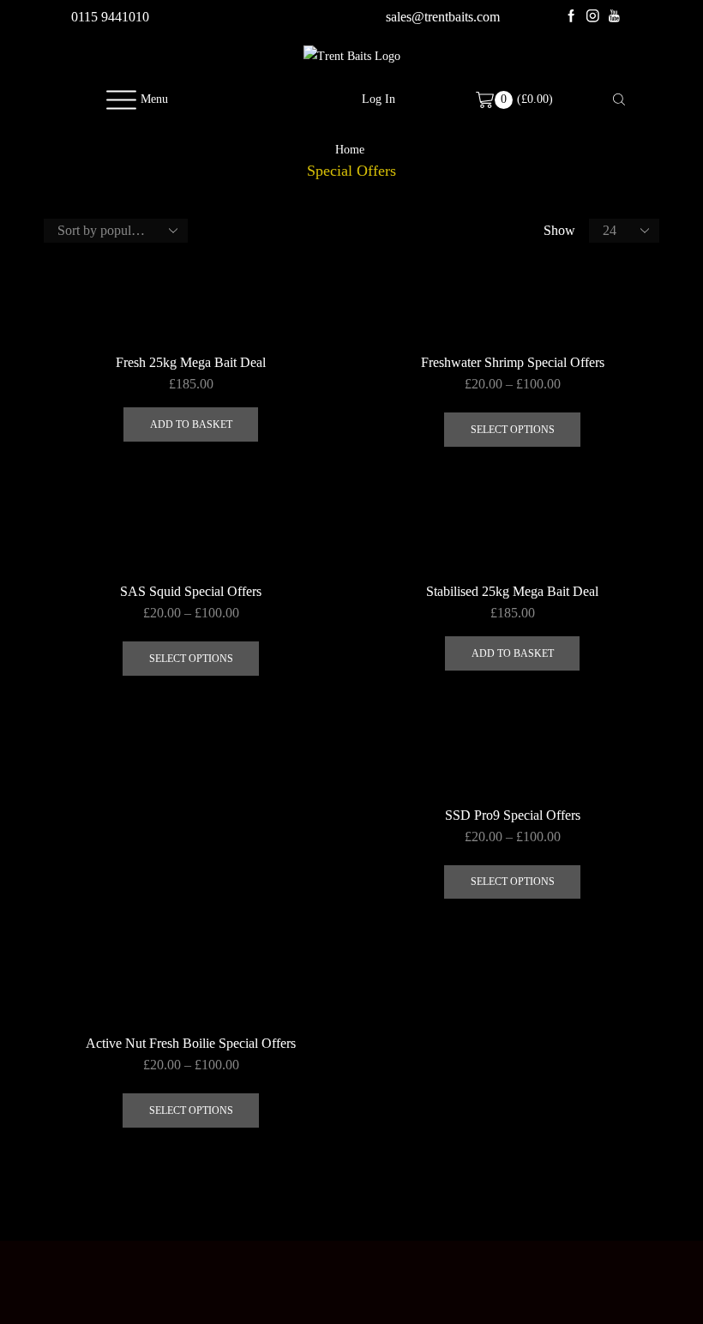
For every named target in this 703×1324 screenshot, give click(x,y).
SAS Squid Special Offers (190, 591)
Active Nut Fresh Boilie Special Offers (191, 1043)
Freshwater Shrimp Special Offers (512, 362)
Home (349, 150)
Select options (513, 430)
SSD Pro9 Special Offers (512, 815)
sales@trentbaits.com (443, 16)
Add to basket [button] (191, 424)
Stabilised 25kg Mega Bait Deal (512, 591)
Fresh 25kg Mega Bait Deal (191, 362)
